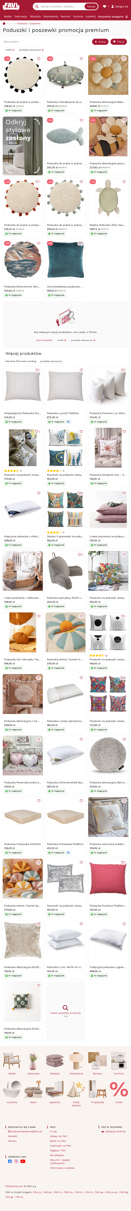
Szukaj (91, 6)
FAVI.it (89, 1192)
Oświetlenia (50, 16)
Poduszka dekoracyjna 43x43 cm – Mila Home (32, 1028)
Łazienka (91, 16)
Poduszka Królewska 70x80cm (65, 844)
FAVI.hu (69, 1192)
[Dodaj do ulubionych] (38, 58)
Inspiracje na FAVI (60, 1145)
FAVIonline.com (14, 1186)
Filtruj (120, 41)
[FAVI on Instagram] (16, 1161)
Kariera (12, 1141)
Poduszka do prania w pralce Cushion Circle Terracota (36, 225)
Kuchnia (78, 16)
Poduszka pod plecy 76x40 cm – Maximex (72, 597)
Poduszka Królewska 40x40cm (22, 844)
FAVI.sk (47, 1192)
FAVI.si (19, 1197)
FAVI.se (99, 1192)
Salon (33, 1102)
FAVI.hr (79, 1192)
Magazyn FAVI (58, 1150)
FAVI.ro (58, 1192)
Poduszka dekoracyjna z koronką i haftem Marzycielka (36, 721)
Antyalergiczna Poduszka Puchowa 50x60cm (30, 413)
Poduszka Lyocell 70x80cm (63, 413)
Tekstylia (35, 16)
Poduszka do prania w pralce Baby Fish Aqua (74, 163)
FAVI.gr (9, 1197)
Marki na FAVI (58, 1141)
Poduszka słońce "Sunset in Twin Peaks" (71, 659)
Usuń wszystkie (44, 340)
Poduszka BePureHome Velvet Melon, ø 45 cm (32, 286)
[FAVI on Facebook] (10, 1161)
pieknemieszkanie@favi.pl (27, 1131)
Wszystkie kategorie (110, 16)
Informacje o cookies (62, 1168)
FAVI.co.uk (111, 1192)
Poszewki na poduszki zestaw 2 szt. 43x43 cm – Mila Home (40, 474)
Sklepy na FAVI (58, 1136)
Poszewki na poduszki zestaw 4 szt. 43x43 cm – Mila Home (83, 474)
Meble (8, 16)
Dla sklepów (57, 1155)
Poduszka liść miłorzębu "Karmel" (24, 659)
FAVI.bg (124, 1192)
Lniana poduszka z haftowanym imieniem (29, 597)
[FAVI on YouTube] (22, 1161)
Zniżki (118, 1102)
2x (106, 655)
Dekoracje (20, 16)
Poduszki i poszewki (29, 23)
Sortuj (102, 41)
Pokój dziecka (76, 1104)
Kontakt (12, 1136)
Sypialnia (54, 1102)
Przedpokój (97, 1102)
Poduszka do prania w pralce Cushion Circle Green (77, 225)
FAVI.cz (37, 1192)
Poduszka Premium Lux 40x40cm (110, 413)
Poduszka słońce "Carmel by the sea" (26, 905)
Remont (65, 16)
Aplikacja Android (115, 1131)
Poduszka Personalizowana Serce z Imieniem (31, 782)
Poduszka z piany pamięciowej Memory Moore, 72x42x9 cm (82, 721)
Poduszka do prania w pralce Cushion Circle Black (34, 102)
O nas (53, 1131)
